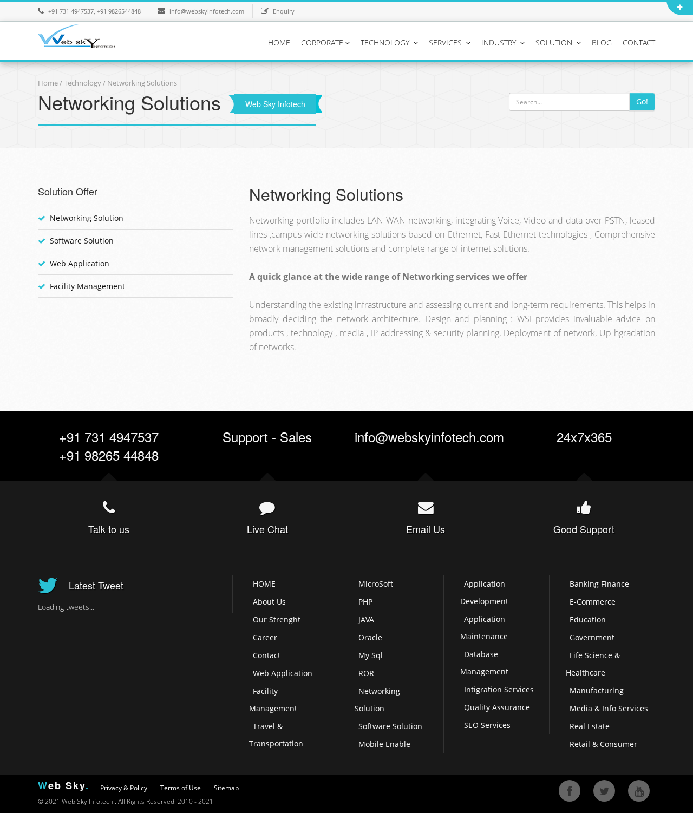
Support (245, 436)
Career (265, 637)
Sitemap (226, 787)
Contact (266, 655)
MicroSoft (375, 584)
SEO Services (487, 725)
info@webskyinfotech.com (206, 11)
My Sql (370, 655)
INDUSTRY (499, 42)
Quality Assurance (497, 707)
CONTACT (639, 42)
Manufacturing (597, 690)
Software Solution (82, 240)
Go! (642, 101)
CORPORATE (322, 42)
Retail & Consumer (603, 744)
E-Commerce (593, 601)
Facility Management (87, 286)
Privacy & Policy (123, 787)
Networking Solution (86, 218)
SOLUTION (554, 42)
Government (592, 637)
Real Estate (590, 726)
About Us (269, 601)
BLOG (602, 42)
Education (588, 619)
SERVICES (446, 42)
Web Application (79, 263)
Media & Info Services (609, 708)
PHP (365, 601)
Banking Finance (599, 584)
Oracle (370, 637)
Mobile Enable (384, 744)
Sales (296, 436)
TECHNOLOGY (386, 42)
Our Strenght (276, 619)
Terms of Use (180, 787)
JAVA (366, 619)
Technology (83, 83)
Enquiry (284, 11)
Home (48, 83)
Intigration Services (499, 689)
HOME (279, 42)
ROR (366, 673)
